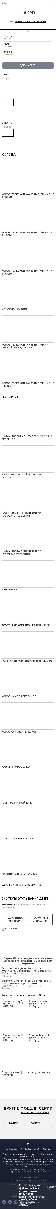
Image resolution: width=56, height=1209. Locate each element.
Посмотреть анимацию (40, 919)
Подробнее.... (7, 988)
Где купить (28, 65)
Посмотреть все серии (35, 1113)
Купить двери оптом (28, 1177)
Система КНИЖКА (10, 908)
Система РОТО (39, 904)
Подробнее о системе (14, 919)
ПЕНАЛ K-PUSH (8, 904)
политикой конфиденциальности (33, 1195)
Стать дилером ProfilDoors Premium (28, 1181)
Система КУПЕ (23, 904)
